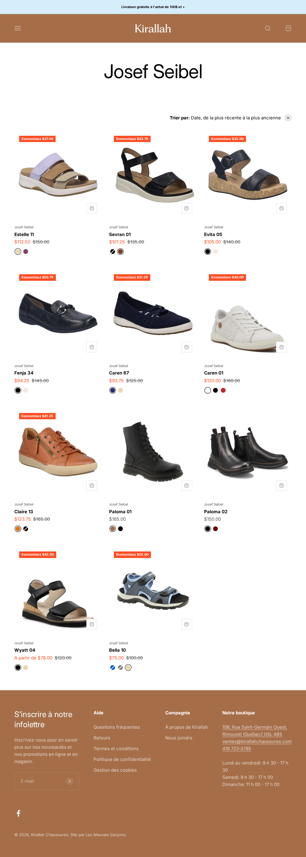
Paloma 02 (215, 511)
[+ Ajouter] (91, 208)
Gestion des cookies (115, 770)
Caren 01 (213, 373)
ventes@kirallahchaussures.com (257, 741)
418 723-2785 (236, 748)
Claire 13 (23, 511)
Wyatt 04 (24, 650)
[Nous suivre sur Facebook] (18, 813)
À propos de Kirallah (186, 727)
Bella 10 (117, 650)
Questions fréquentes (117, 727)
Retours (102, 738)
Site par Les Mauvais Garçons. (99, 834)
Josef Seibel (23, 227)
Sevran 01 (120, 234)
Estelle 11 (24, 234)
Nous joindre (178, 738)
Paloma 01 (120, 511)
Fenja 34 (23, 373)
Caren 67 (119, 373)
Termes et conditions (116, 748)
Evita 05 (213, 234)
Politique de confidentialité (122, 759)
